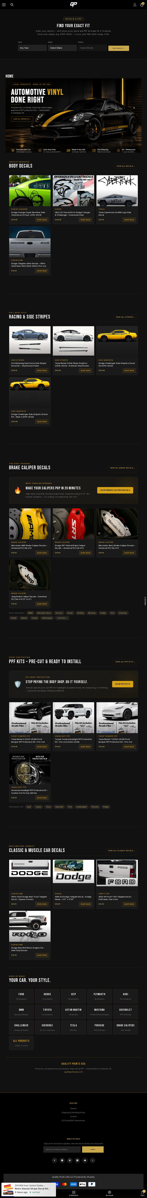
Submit (92, 1149)
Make (50, 42)
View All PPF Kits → (125, 662)
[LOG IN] (135, 4)
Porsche (59, 613)
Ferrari (70, 613)
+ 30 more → (62, 618)
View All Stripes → (126, 317)
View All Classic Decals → (122, 851)
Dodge (103, 613)
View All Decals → (126, 166)
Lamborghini (81, 807)
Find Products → (118, 48)
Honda (13, 618)
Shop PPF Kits (122, 684)
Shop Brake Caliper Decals (115, 490)
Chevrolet (123, 613)
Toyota (34, 618)
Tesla (48, 807)
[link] (38, 1193)
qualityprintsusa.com (73, 1072)
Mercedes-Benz (44, 613)
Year (20, 42)
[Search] (12, 4)
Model (81, 42)
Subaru (24, 618)
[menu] (4, 4)
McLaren (92, 613)
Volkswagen (47, 618)
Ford (112, 613)
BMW (30, 613)
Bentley (80, 613)
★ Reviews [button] (145, 601)
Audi (29, 807)
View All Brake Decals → (123, 468)
